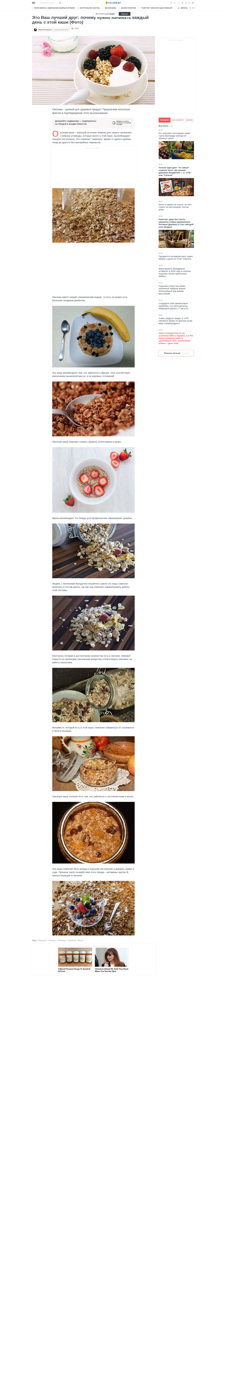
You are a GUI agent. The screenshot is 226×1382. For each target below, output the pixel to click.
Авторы (184, 8)
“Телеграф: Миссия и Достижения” (157, 8)
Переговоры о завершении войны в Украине (54, 8)
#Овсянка (71, 940)
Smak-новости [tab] (178, 120)
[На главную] (113, 3)
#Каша (80, 940)
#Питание (42, 940)
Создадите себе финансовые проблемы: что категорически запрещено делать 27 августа (173, 306)
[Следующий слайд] (195, 8)
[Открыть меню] (34, 3)
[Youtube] (182, 3)
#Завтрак (61, 940)
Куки (112, 14)
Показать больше (172, 353)
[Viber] (175, 3)
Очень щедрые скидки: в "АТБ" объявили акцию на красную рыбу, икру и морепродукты (176, 321)
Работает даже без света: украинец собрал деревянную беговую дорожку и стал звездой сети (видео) (176, 223)
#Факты (52, 940)
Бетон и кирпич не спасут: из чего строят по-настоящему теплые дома (175, 207)
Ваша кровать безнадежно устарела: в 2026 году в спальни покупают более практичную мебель (175, 273)
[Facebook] (171, 3)
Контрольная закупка (90, 8)
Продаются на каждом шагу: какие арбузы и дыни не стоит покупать (176, 257)
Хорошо (124, 14)
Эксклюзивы (110, 8)
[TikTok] (193, 3)
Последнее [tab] (164, 120)
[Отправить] (60, 3)
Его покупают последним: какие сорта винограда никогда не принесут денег (174, 135)
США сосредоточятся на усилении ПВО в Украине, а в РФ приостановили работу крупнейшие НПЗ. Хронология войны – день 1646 (176, 338)
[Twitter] (186, 2)
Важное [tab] (189, 120)
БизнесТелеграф (128, 8)
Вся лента (163, 126)
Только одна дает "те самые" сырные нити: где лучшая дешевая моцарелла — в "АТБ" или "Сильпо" (175, 171)
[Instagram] (189, 3)
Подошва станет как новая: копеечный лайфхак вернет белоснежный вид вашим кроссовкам (172, 290)
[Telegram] (179, 3)
